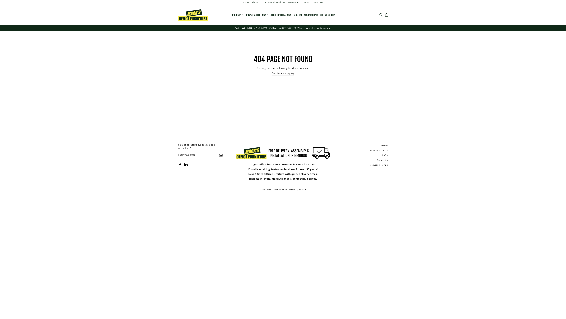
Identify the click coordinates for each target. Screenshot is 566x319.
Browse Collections (255, 15)
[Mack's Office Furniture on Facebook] (180, 164)
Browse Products (379, 150)
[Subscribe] (221, 155)
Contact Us (317, 2)
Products (236, 15)
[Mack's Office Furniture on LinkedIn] (186, 164)
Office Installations (280, 15)
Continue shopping (283, 73)
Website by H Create (297, 189)
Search (384, 145)
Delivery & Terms (379, 164)
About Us (256, 2)
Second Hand (311, 15)
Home (246, 2)
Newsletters (294, 2)
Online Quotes (327, 15)
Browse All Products (274, 2)
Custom (298, 15)
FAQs (306, 2)
